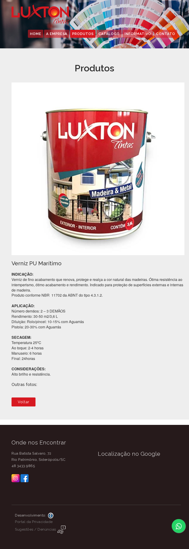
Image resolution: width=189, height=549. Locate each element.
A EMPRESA (56, 34)
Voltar (23, 402)
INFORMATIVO (137, 34)
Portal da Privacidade (34, 522)
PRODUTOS (83, 34)
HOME (35, 34)
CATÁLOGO (109, 34)
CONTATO (165, 34)
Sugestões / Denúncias (36, 529)
